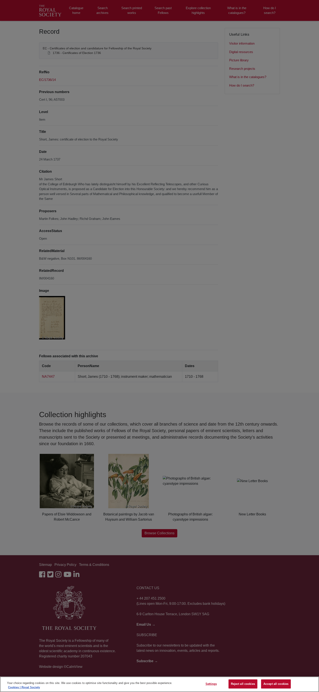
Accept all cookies (275, 683)
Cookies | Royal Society (24, 687)
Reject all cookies (243, 683)
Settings (211, 683)
